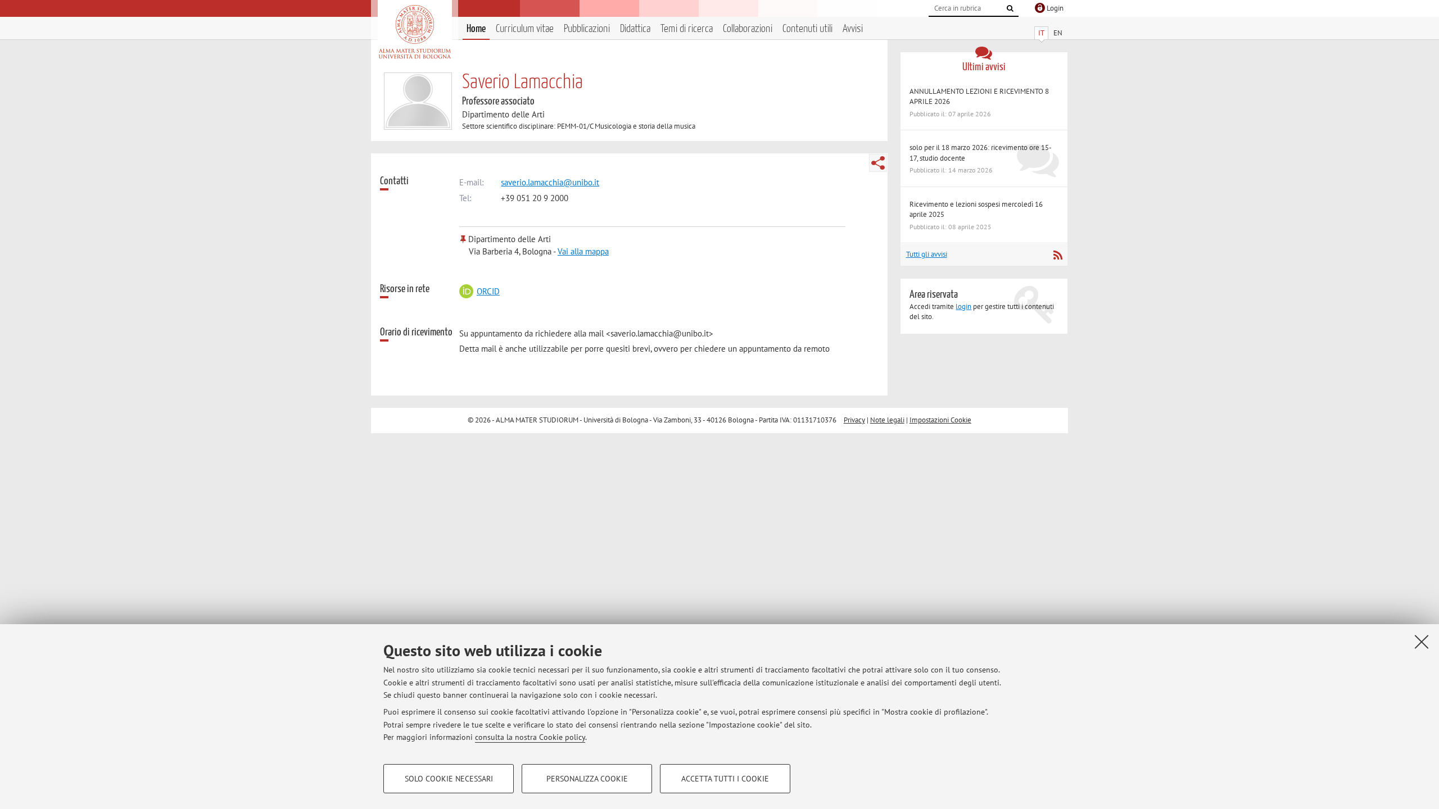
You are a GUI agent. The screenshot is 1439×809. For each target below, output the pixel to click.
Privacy (854, 420)
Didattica (635, 29)
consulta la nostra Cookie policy (530, 737)
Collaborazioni (747, 29)
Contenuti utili (807, 29)
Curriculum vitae (525, 29)
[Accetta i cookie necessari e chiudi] (1422, 642)
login (963, 306)
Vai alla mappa (583, 251)
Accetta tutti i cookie (725, 779)
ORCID (488, 291)
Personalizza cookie (587, 779)
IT (1041, 33)
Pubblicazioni (587, 29)
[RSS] (1057, 255)
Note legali (887, 420)
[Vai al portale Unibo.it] (414, 32)
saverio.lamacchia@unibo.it (550, 182)
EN (1057, 33)
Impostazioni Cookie (940, 420)
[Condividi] (878, 163)
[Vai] (1010, 8)
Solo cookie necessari (449, 779)
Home (476, 29)
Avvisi (853, 29)
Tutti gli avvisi (926, 254)
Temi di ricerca (686, 29)
